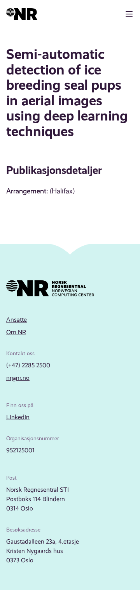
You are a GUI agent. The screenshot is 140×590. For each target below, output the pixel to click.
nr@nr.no (18, 377)
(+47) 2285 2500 (28, 365)
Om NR (16, 332)
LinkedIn (18, 417)
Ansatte (16, 319)
